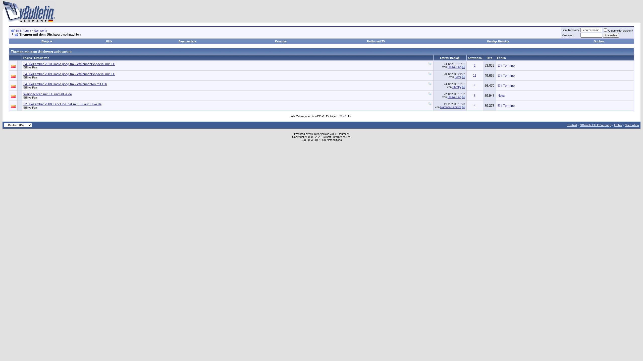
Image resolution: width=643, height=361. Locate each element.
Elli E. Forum (23, 30)
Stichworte (40, 30)
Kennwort (567, 35)
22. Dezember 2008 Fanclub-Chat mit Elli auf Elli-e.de (62, 104)
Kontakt (572, 125)
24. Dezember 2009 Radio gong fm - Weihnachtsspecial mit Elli (69, 74)
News (502, 96)
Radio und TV (376, 41)
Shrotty (456, 86)
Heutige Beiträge (498, 41)
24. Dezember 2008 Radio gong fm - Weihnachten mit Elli (65, 84)
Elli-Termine (506, 65)
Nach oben (632, 125)
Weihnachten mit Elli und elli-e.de (47, 94)
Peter (458, 76)
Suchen (599, 41)
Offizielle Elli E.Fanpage (595, 125)
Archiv (618, 125)
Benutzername (571, 30)
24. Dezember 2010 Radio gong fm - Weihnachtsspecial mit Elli (69, 64)
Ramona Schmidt (450, 107)
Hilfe (109, 41)
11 (474, 75)
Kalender (281, 41)
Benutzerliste (187, 41)
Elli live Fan (30, 67)
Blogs (45, 41)
